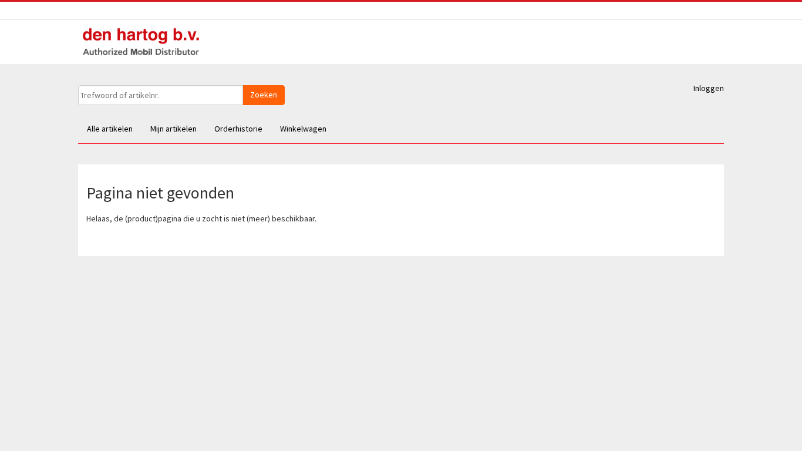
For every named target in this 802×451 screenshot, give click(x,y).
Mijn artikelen (173, 128)
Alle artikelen (110, 128)
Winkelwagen (303, 128)
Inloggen (708, 88)
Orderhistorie (238, 128)
